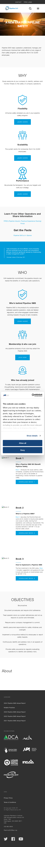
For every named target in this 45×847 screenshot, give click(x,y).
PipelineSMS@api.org (10, 830)
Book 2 (18, 517)
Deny (22, 450)
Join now (22, 357)
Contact (18, 2)
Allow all (22, 443)
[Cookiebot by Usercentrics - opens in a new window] (32, 395)
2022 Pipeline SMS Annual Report (14, 716)
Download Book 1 (27, 482)
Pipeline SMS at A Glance (23, 235)
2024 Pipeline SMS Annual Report (14, 703)
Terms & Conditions (10, 802)
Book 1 (18, 470)
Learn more (22, 122)
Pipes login (28, 2)
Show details (32, 436)
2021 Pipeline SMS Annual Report (14, 721)
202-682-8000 (8, 826)
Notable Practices (9, 708)
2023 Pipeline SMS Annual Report (14, 712)
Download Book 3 (27, 578)
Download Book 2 (27, 533)
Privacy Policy (8, 798)
